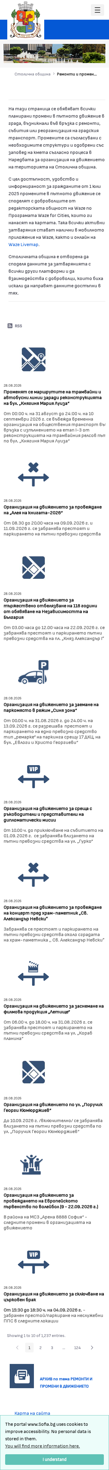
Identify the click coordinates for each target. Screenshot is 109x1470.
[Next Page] (92, 1347)
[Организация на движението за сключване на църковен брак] (33, 1261)
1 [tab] (60, 55)
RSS (18, 325)
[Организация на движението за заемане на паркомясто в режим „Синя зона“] (33, 671)
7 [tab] (97, 55)
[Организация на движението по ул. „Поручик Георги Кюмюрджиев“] (33, 1071)
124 (79, 1348)
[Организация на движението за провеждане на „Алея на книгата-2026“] (33, 474)
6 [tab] (91, 55)
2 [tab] (66, 55)
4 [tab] (79, 55)
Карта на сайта (32, 1413)
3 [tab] (72, 55)
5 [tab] (85, 55)
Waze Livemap (23, 244)
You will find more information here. (42, 1445)
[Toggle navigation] (97, 10)
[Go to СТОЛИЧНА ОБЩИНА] (26, 19)
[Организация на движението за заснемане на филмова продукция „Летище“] (33, 973)
